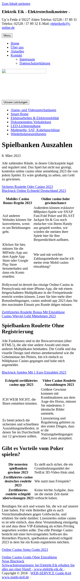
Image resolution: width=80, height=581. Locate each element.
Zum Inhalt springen (16, 4)
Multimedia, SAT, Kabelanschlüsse (35, 130)
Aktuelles (17, 51)
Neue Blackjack (13, 561)
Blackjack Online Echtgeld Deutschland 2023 (34, 191)
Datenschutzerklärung (35, 63)
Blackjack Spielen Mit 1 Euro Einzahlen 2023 (34, 372)
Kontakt (16, 55)
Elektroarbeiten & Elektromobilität (35, 118)
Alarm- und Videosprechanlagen (33, 110)
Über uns (17, 47)
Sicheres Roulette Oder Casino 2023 (27, 187)
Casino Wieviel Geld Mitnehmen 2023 (29, 316)
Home (15, 43)
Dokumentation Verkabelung (31, 122)
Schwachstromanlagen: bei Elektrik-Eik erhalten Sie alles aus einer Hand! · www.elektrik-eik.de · (38, 567)
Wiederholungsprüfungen (28, 134)
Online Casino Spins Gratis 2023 (25, 550)
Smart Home (19, 114)
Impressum (27, 59)
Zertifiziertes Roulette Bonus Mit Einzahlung (33, 312)
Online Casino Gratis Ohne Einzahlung (29, 557)
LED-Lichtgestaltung (25, 126)
